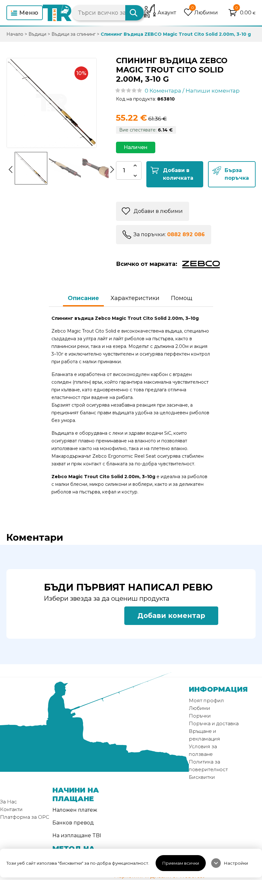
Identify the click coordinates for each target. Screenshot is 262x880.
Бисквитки (202, 777)
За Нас (8, 802)
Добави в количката (178, 174)
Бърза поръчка (237, 174)
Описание (83, 298)
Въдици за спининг (73, 34)
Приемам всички (180, 863)
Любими (199, 708)
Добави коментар (171, 616)
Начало (14, 34)
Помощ (181, 298)
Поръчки (200, 716)
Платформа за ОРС (24, 817)
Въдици (37, 34)
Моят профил (206, 700)
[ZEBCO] (199, 263)
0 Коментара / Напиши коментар (192, 90)
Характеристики (135, 298)
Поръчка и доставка (214, 723)
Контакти (11, 809)
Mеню (28, 12)
